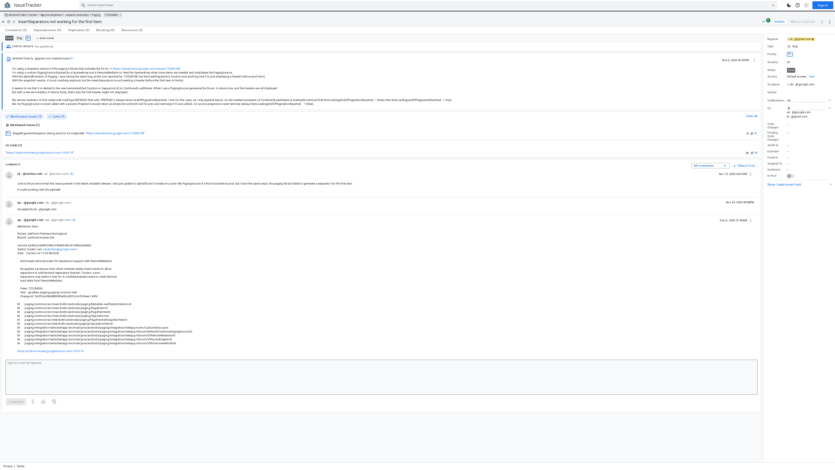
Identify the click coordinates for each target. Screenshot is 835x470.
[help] (797, 5)
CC (769, 108)
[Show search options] (773, 5)
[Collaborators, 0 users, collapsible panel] (809, 100)
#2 (71, 173)
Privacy (7, 466)
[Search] (83, 5)
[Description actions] (754, 60)
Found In (772, 157)
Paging (96, 15)
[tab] (16, 30)
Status (771, 70)
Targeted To (774, 163)
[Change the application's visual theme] (789, 5)
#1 (71, 58)
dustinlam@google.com (60, 249)
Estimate (773, 151)
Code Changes (773, 126)
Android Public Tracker (23, 15)
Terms (21, 466)
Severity (772, 62)
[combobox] (429, 5)
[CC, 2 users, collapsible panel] (809, 108)
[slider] (764, 248)
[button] (799, 46)
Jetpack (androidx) (77, 15)
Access (772, 76)
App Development (51, 15)
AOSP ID (772, 145)
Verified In (773, 169)
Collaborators (776, 100)
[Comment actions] (750, 173)
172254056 (111, 15)
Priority (771, 54)
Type (770, 46)
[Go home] (3, 21)
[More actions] (829, 21)
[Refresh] (8, 21)
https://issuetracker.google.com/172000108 (115, 133)
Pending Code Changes (773, 136)
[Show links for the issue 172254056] (120, 15)
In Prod (771, 175)
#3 (756, 152)
